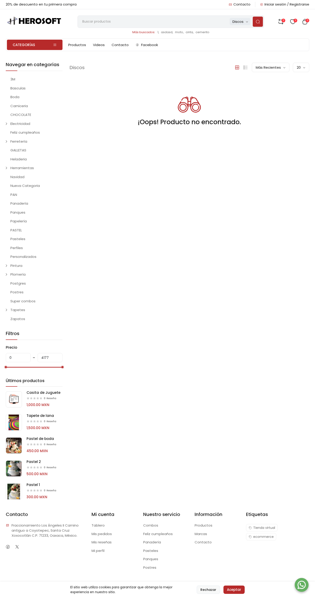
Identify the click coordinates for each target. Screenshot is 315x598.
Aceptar (234, 589)
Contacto (241, 4)
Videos (99, 44)
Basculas (18, 88)
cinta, (190, 32)
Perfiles (16, 247)
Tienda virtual (264, 527)
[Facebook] (8, 547)
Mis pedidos (102, 533)
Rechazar (208, 589)
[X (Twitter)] (17, 547)
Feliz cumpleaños (25, 132)
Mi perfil (98, 550)
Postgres (18, 283)
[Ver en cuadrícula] (237, 67)
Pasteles (17, 238)
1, (158, 32)
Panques (17, 212)
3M (12, 79)
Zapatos (17, 318)
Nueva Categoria (25, 185)
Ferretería (18, 141)
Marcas (201, 533)
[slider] (5, 367)
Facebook (149, 44)
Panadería (19, 203)
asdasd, (167, 32)
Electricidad (20, 123)
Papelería (18, 221)
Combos (150, 525)
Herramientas (22, 167)
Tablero (98, 525)
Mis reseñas (102, 542)
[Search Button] (258, 22)
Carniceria (19, 105)
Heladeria (18, 159)
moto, (179, 32)
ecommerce (263, 536)
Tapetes (17, 309)
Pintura (16, 265)
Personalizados (23, 256)
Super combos (23, 301)
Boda (14, 96)
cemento (202, 32)
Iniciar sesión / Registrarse (286, 4)
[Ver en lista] (245, 67)
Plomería (18, 274)
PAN (13, 194)
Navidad (17, 176)
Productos (77, 44)
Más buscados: (143, 32)
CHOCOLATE (20, 114)
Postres (17, 292)
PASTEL (16, 230)
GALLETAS (18, 150)
